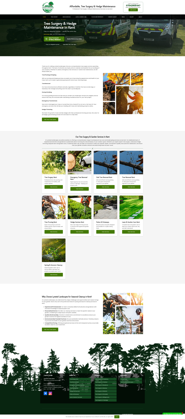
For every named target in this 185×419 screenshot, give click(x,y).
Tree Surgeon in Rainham (101, 391)
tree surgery (126, 142)
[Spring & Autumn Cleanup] (53, 259)
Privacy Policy (124, 379)
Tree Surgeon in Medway (101, 388)
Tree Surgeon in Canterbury (101, 379)
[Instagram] (50, 393)
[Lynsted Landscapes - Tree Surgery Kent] (48, 7)
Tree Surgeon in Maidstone (101, 385)
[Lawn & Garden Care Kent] (131, 216)
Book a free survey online (74, 39)
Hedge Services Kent (75, 391)
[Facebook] (45, 393)
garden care (62, 143)
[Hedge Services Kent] (79, 216)
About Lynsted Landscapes (127, 382)
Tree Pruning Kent (74, 388)
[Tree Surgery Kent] (53, 172)
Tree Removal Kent (74, 382)
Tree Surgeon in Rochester (101, 394)
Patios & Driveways (74, 394)
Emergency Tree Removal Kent (77, 385)
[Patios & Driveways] (105, 216)
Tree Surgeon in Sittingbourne (102, 397)
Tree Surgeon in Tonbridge (101, 400)
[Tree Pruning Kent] (53, 216)
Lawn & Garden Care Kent (76, 397)
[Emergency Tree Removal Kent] (79, 172)
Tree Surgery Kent (74, 379)
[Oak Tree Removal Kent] (105, 172)
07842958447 (133, 5)
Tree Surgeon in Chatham (101, 382)
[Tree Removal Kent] (131, 172)
